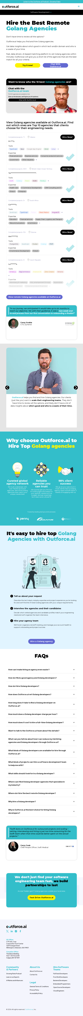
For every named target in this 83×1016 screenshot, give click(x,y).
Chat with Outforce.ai (27, 100)
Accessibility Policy (36, 993)
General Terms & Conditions (39, 986)
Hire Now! (67, 137)
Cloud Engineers (58, 991)
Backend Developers (60, 980)
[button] (79, 6)
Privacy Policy (34, 990)
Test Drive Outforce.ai (41, 897)
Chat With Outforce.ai (55, 65)
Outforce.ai (29, 1009)
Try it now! (27, 65)
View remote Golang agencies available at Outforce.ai (34, 297)
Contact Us (33, 974)
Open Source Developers (61, 987)
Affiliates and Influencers (14, 980)
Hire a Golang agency (41, 641)
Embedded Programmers (61, 984)
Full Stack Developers (60, 973)
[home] (10, 6)
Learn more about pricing (41, 902)
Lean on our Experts (12, 977)
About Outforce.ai (36, 971)
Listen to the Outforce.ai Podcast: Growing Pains (41, 2)
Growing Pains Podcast (14, 973)
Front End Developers (60, 977)
